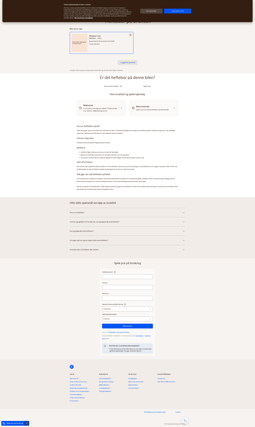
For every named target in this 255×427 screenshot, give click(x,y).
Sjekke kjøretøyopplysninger (79, 388)
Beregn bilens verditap (106, 382)
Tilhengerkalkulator (105, 391)
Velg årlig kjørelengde (109, 314)
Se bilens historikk (75, 385)
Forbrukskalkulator (105, 378)
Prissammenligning (75, 394)
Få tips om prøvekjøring (77, 398)
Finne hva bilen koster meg (78, 382)
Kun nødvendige (151, 11)
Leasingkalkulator (104, 388)
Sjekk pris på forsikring (15, 423)
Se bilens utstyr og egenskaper (79, 391)
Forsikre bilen (74, 401)
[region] (127, 11)
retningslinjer (139, 336)
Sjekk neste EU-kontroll (135, 382)
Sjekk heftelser (133, 385)
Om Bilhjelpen (132, 378)
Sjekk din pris (127, 326)
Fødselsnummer (107, 272)
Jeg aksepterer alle (178, 11)
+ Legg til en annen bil (127, 62)
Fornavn (105, 283)
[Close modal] (130, 35)
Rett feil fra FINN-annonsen (166, 382)
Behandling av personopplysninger (155, 412)
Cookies (177, 412)
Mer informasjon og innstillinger (84, 18)
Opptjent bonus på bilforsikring (112, 304)
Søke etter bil (74, 378)
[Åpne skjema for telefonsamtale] (185, 420)
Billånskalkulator (104, 385)
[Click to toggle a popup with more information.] (121, 86)
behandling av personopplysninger (119, 332)
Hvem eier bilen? (133, 388)
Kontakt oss (161, 378)
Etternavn (105, 293)
